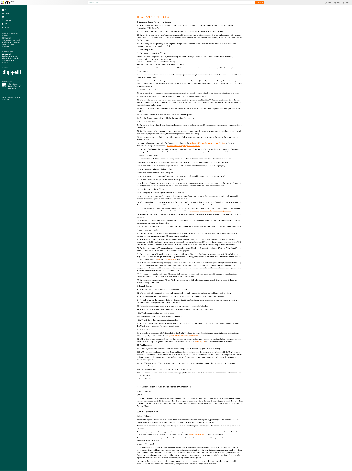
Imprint (4, 97)
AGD (159, 259)
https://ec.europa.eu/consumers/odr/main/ (182, 336)
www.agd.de (12, 88)
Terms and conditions (13, 97)
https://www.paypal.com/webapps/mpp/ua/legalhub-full (210, 211)
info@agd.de (200, 342)
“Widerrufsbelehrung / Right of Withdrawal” (183, 146)
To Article (5, 62)
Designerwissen (170, 259)
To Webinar (5, 46)
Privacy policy (6, 99)
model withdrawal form (198, 434)
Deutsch (329, 2)
